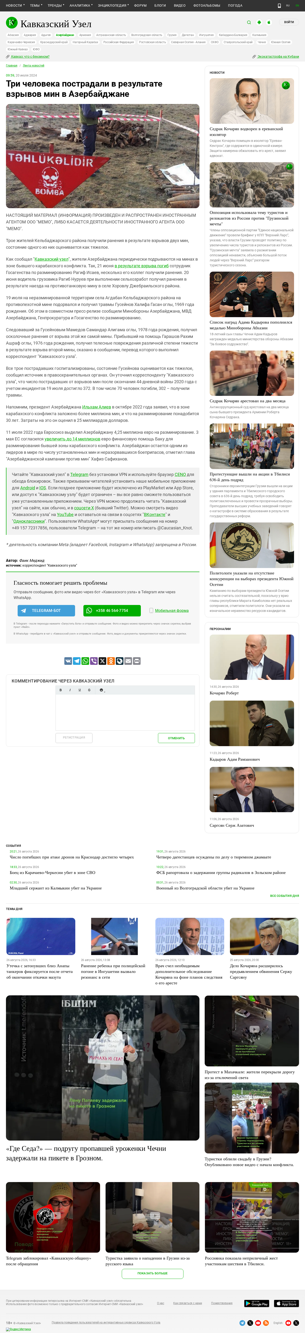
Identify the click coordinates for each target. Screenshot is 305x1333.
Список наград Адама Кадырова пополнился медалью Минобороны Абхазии (251, 325)
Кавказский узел (51, 259)
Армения (85, 35)
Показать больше (152, 1273)
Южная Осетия (280, 42)
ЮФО (36, 49)
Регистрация (74, 737)
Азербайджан (65, 35)
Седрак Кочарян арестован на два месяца (247, 400)
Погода (235, 5)
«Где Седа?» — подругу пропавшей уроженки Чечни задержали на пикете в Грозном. (86, 1152)
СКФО (215, 42)
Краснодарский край (54, 42)
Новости (14, 5)
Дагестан (188, 35)
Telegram (79, 474)
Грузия (172, 35)
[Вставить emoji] (101, 690)
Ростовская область (152, 42)
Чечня (262, 42)
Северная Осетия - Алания (188, 42)
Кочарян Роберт (224, 693)
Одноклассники (29, 521)
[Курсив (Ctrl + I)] (70, 690)
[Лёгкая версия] (279, 6)
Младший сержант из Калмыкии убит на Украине (56, 888)
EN (297, 5)
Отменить (176, 738)
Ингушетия (206, 35)
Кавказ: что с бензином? (30, 56)
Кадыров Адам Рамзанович (235, 759)
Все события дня (284, 896)
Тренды (55, 5)
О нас (160, 1303)
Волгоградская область (146, 35)
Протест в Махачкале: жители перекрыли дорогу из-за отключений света (250, 1074)
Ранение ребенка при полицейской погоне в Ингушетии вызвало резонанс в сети (113, 971)
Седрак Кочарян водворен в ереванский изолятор (246, 131)
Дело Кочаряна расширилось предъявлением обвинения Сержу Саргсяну (261, 971)
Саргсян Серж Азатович (232, 825)
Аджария (30, 35)
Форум (140, 5)
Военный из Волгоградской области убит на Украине (205, 888)
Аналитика (80, 5)
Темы (35, 5)
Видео (180, 5)
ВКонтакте (154, 514)
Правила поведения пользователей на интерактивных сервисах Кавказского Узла (106, 1322)
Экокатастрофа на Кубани (278, 56)
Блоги (160, 5)
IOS (42, 487)
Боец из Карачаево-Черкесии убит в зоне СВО (52, 872)
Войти (289, 22)
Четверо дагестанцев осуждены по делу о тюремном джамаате (213, 857)
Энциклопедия (112, 5)
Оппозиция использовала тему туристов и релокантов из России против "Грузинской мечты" (249, 218)
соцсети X (84, 507)
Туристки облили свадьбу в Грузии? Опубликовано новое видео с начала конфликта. (249, 1161)
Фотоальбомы (206, 5)
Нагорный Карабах (85, 42)
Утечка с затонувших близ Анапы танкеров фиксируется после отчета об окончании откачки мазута (39, 971)
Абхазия (13, 35)
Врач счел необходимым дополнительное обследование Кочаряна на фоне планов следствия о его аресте (188, 974)
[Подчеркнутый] (79, 690)
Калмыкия (259, 35)
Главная (11, 65)
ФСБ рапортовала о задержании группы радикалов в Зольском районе (221, 872)
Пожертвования (222, 1303)
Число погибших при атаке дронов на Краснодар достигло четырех (72, 857)
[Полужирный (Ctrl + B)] (60, 690)
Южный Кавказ (18, 49)
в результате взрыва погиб (142, 265)
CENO (180, 474)
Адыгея (46, 35)
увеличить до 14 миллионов (72, 438)
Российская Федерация (118, 42)
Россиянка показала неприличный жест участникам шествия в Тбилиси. (241, 1260)
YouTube (65, 514)
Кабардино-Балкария (233, 35)
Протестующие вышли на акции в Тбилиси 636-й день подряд (250, 476)
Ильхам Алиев (96, 406)
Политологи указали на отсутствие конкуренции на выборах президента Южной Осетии (252, 578)
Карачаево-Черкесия (21, 42)
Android (27, 487)
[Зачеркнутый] (89, 690)
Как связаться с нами (187, 1303)
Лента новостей (33, 65)
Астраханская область (111, 35)
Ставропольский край (238, 42)
